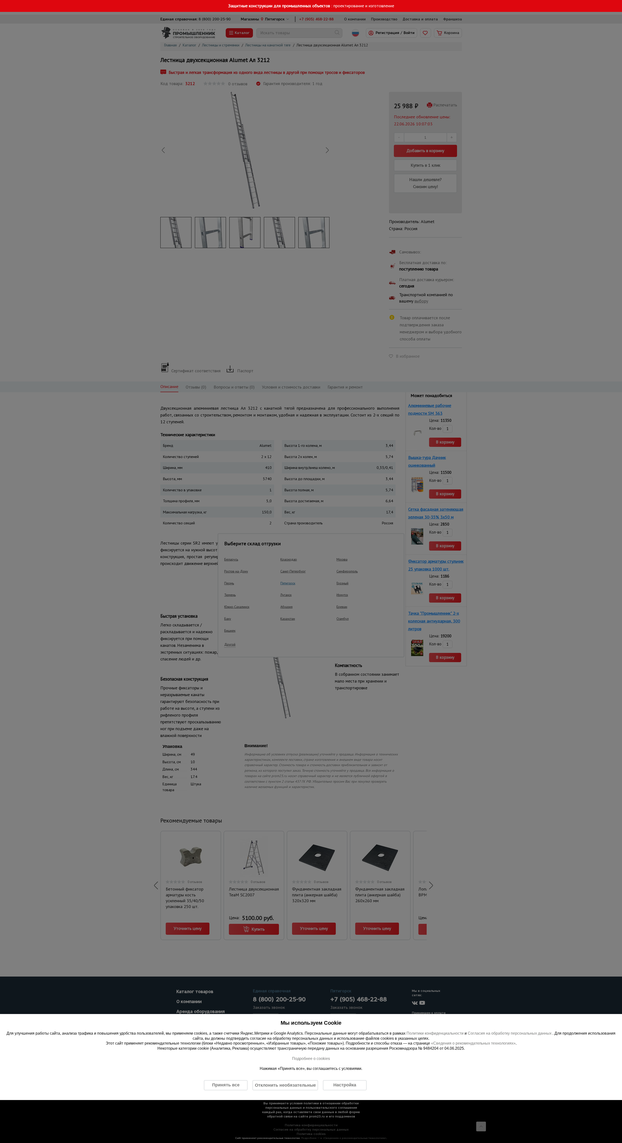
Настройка (344, 1084)
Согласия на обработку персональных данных (510, 1033)
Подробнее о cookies (311, 1058)
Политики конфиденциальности (435, 1033)
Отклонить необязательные (285, 1085)
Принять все (226, 1084)
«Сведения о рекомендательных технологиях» (473, 1043)
